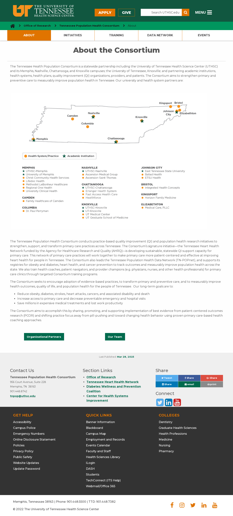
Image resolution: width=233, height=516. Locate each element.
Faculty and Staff (98, 451)
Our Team (115, 336)
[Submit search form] (185, 12)
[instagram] (182, 506)
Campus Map (96, 433)
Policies (19, 445)
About (29, 35)
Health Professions (173, 433)
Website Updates (26, 463)
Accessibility (22, 422)
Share (193, 379)
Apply (104, 12)
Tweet (170, 379)
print (213, 384)
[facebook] (172, 506)
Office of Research (37, 25)
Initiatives (73, 35)
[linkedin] (204, 506)
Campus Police (24, 428)
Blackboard (94, 428)
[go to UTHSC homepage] (11, 26)
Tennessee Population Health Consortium (89, 25)
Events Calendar (98, 445)
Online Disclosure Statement (34, 439)
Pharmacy (166, 451)
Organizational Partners (44, 336)
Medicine (165, 439)
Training (116, 35)
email (190, 384)
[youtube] (214, 506)
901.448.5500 (76, 501)
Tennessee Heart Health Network (112, 382)
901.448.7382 (106, 501)
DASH (90, 468)
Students (92, 474)
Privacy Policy (23, 451)
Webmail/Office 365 (100, 486)
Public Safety (22, 457)
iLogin (90, 463)
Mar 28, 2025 (125, 356)
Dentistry (165, 422)
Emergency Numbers (29, 433)
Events (204, 35)
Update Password (26, 468)
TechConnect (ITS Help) (103, 480)
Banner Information (100, 422)
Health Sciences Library (103, 457)
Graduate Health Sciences (178, 428)
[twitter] (193, 506)
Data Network (160, 35)
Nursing (164, 445)
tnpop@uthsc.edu (22, 396)
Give (126, 12)
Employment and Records (105, 439)
